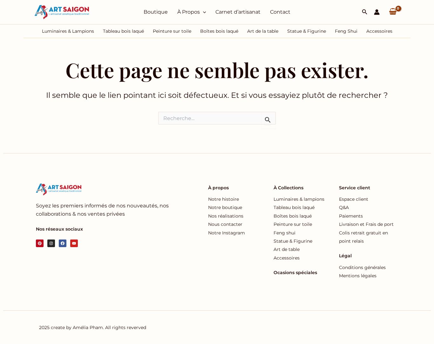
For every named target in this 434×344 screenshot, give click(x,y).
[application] (203, 12)
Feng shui (284, 233)
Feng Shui (346, 31)
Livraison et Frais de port (366, 224)
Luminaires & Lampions (68, 31)
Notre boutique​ (225, 207)
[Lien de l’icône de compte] (377, 12)
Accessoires (379, 31)
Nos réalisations (225, 216)
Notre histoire (223, 199)
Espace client (353, 199)
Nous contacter (225, 224)
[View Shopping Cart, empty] (392, 12)
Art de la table (262, 31)
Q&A (344, 207)
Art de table (287, 249)
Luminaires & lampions (299, 199)
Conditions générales (362, 267)
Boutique (156, 12)
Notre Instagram (226, 233)
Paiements (351, 216)
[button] (365, 12)
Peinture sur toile (172, 31)
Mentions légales (357, 276)
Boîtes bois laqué (219, 31)
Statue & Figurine (306, 31)
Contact (280, 12)
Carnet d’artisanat (238, 12)
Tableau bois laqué (123, 31)
